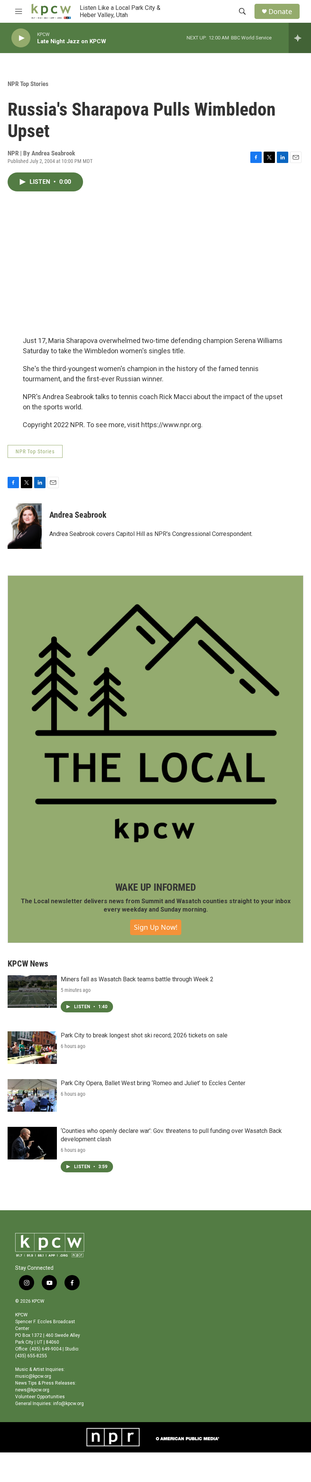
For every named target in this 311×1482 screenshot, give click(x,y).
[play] (21, 38)
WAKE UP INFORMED (155, 887)
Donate (280, 12)
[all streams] (300, 38)
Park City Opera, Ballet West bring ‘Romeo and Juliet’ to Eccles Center (153, 1083)
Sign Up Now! (155, 927)
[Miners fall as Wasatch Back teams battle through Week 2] (32, 991)
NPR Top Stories (28, 84)
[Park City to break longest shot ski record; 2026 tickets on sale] (32, 1047)
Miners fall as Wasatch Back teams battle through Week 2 (137, 979)
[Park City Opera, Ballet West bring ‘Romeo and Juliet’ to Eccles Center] (32, 1095)
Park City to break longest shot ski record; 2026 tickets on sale (144, 1035)
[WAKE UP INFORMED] (155, 723)
